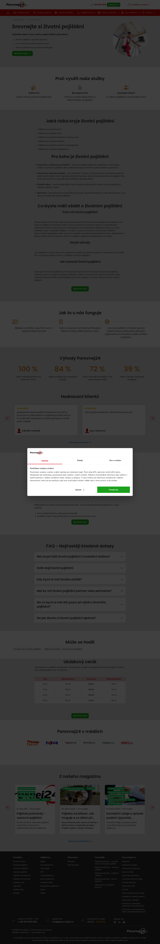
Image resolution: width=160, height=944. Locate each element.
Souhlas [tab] (44, 461)
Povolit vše (113, 490)
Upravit (78, 490)
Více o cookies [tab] (115, 460)
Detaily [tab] (80, 460)
